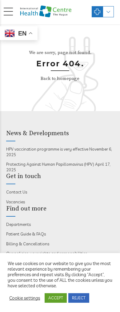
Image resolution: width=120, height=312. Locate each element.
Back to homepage (60, 78)
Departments (18, 224)
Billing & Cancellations (27, 243)
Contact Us (16, 191)
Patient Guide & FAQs (26, 233)
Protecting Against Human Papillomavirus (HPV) (50, 164)
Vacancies (15, 201)
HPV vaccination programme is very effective (47, 149)
